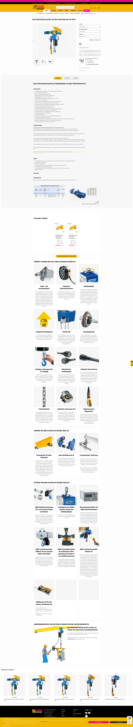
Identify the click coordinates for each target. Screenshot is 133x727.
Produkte (47, 10)
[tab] (58, 78)
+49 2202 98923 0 (84, 3)
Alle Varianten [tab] (66, 78)
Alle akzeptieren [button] (98, 722)
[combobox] (65, 7)
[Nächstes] (75, 40)
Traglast (80, 24)
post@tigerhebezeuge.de (96, 3)
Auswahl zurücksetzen (96, 40)
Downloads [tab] (75, 78)
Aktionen (60, 10)
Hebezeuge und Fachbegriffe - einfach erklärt (66, 256)
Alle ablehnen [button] (119, 722)
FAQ (74, 711)
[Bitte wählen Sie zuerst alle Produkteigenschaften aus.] (80, 55)
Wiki (62, 713)
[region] (54, 44)
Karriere (63, 711)
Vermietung (73, 10)
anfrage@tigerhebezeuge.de (92, 64)
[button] (44, 725)
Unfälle (86, 10)
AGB (74, 715)
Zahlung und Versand (77, 713)
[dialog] (66, 722)
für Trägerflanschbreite (83, 29)
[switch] (130, 723)
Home (33, 17)
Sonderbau (53, 10)
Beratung (80, 10)
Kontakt (63, 715)
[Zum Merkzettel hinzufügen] (64, 232)
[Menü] (131, 716)
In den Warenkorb (91, 55)
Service (66, 10)
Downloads (75, 709)
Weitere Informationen (44, 721)
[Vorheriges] (33, 40)
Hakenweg (81, 34)
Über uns (63, 709)
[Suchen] (75, 7)
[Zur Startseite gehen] (38, 7)
